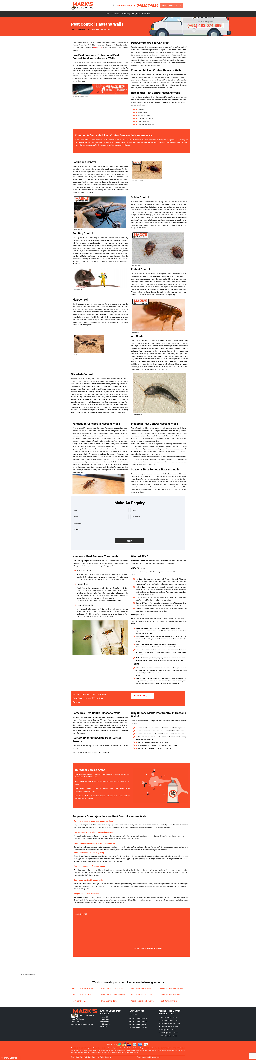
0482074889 (137, 5)
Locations (116, 14)
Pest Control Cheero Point (171, 988)
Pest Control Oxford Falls (112, 988)
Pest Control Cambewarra (142, 1001)
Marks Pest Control (90, 1057)
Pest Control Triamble (82, 994)
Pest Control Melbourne (83, 774)
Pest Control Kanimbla (170, 994)
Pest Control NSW (83, 30)
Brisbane (105, 1019)
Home (108, 14)
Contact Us (146, 14)
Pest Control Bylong (168, 1001)
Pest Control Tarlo (109, 1001)
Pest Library (126, 14)
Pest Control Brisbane (139, 1018)
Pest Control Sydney (139, 1025)
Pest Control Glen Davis (141, 994)
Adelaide (105, 1017)
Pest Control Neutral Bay (83, 988)
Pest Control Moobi (80, 1001)
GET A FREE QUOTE (171, 5)
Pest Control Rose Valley (141, 988)
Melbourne (106, 1024)
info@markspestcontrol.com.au (82, 1024)
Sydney (105, 1027)
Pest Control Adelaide (139, 1028)
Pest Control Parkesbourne (113, 994)
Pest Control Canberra (139, 1022)
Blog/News (136, 14)
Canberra (105, 1022)
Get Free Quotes (142, 696)
